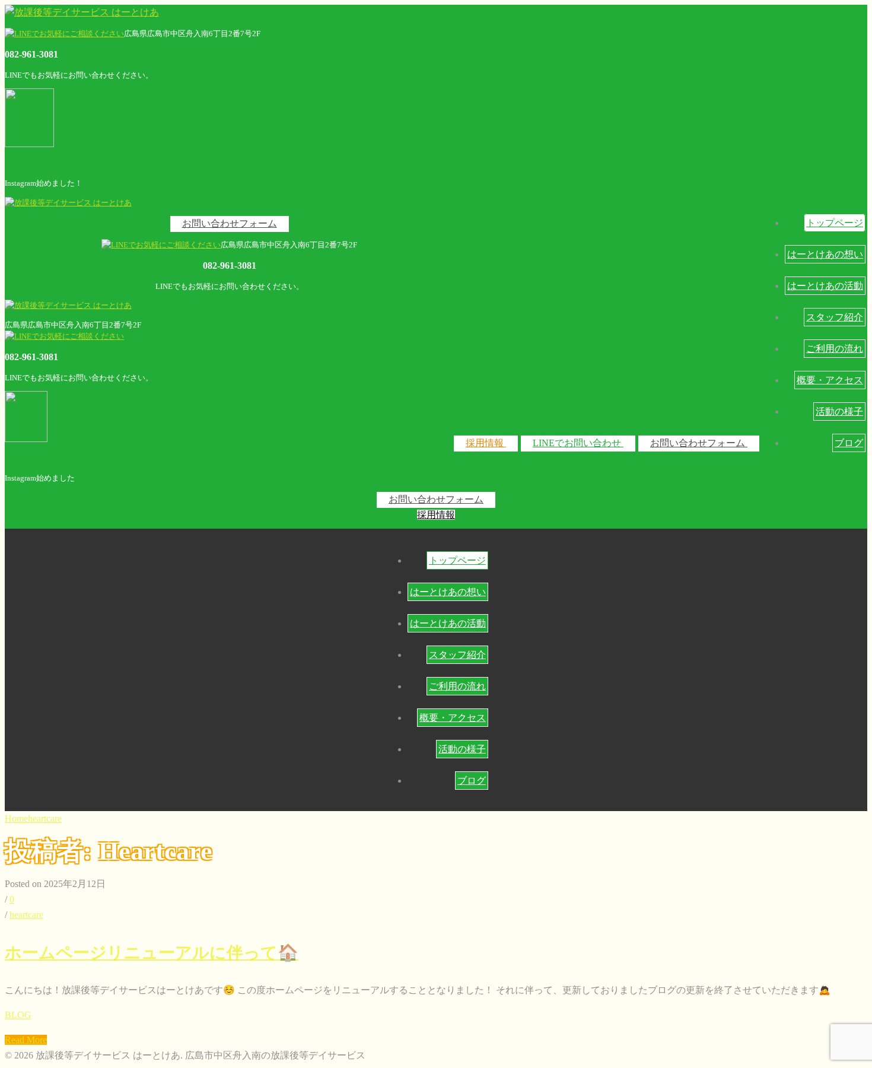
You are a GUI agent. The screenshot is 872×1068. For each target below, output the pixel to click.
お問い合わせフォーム (698, 443)
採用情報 (486, 443)
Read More (26, 1040)
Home (16, 818)
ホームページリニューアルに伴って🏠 (151, 952)
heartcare (45, 818)
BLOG (18, 1015)
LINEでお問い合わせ (578, 443)
